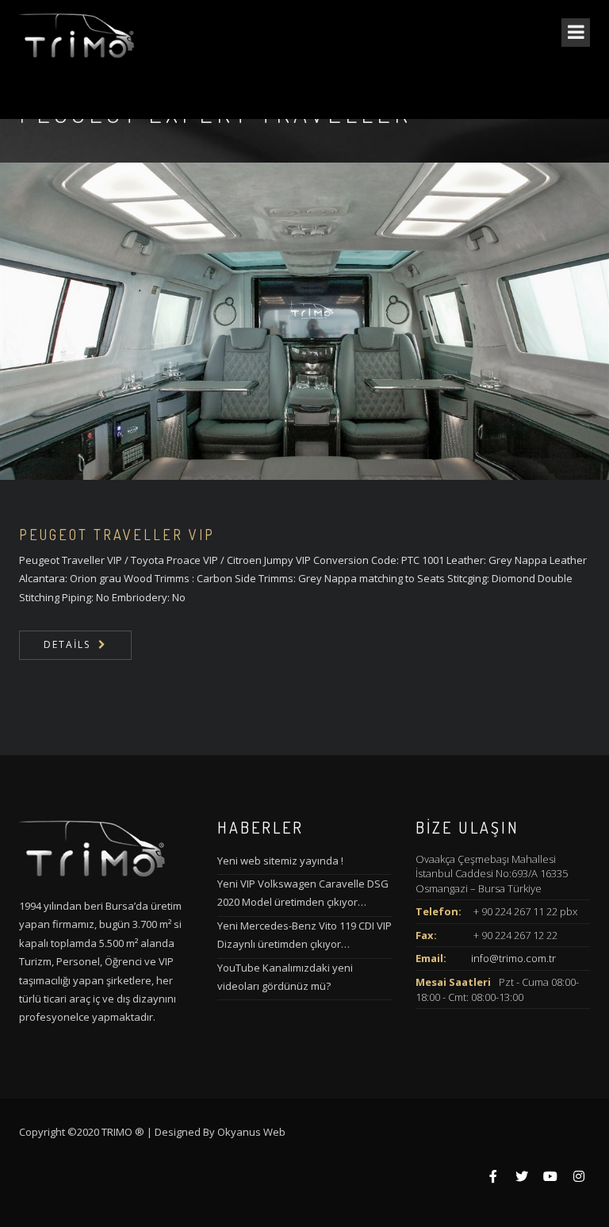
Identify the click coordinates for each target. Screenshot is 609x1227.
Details (67, 644)
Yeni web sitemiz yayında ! (280, 860)
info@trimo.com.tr (513, 958)
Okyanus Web (251, 1132)
